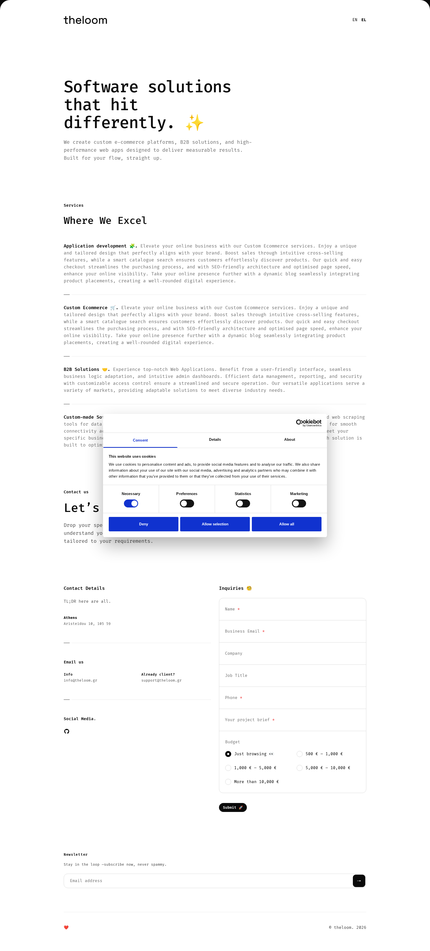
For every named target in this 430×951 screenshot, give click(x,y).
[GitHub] (67, 731)
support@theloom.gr (161, 680)
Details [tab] (215, 439)
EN (354, 19)
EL (363, 19)
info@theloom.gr (80, 680)
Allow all (286, 524)
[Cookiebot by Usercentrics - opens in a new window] (300, 423)
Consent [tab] (140, 440)
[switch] (187, 503)
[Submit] (359, 881)
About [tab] (289, 439)
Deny (143, 524)
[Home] (152, 20)
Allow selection (215, 524)
